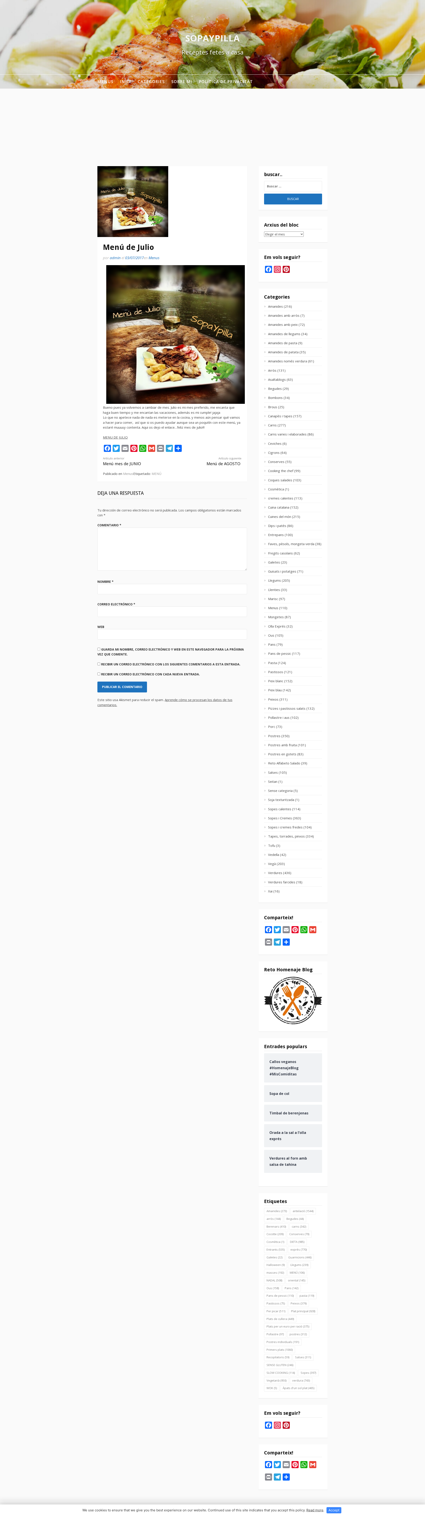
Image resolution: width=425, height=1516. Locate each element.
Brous (272, 407)
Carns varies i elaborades (287, 434)
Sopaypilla (212, 38)
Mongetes (276, 617)
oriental (296, 1280)
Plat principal (303, 1311)
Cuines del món (279, 516)
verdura (301, 1380)
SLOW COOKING (281, 1373)
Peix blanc (275, 681)
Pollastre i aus (279, 717)
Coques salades (280, 480)
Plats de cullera (280, 1319)
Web (100, 627)
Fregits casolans (280, 553)
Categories (151, 81)
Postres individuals (283, 1342)
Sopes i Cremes (280, 818)
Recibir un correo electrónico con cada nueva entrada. (150, 674)
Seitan (272, 781)
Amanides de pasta (282, 343)
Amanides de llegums (284, 334)
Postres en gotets (282, 754)
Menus (105, 81)
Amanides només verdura (287, 361)
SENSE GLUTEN (280, 1365)
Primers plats (280, 1350)
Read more (314, 1510)
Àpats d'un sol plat (298, 1388)
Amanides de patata (283, 352)
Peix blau (275, 690)
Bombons (275, 397)
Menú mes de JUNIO (122, 461)
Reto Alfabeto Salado (284, 763)
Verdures (275, 873)
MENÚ (156, 473)
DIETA (297, 1242)
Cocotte (275, 1234)
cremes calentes (280, 498)
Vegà (272, 863)
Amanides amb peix (283, 324)
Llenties (274, 589)
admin (115, 257)
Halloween (276, 1265)
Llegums (274, 580)
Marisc (273, 599)
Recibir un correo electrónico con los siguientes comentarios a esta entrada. (170, 664)
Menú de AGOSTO (224, 461)
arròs (274, 1219)
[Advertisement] (212, 122)
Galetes (274, 562)
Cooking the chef (280, 470)
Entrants (276, 1250)
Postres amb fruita (282, 745)
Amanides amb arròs (283, 315)
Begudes (275, 388)
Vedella (273, 854)
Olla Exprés (277, 626)
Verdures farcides (281, 882)
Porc (271, 726)
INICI (125, 81)
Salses (273, 772)
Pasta (272, 663)
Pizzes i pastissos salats (286, 708)
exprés (298, 1250)
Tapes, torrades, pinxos (286, 836)
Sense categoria (280, 790)
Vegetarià (276, 1380)
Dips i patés (277, 525)
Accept (333, 1510)
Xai (270, 891)
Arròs (272, 370)
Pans (272, 644)
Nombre (105, 581)
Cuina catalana (278, 507)
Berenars (276, 1226)
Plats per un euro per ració (288, 1326)
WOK (272, 1388)
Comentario (109, 525)
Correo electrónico (116, 604)
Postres (274, 736)
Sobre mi (181, 81)
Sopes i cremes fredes (285, 827)
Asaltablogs (277, 379)
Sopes (308, 1373)
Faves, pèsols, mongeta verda (291, 544)
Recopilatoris (278, 1357)
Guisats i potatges (282, 571)
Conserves (276, 461)
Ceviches (275, 443)
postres (298, 1334)
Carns (272, 425)
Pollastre (275, 1334)
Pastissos (275, 672)
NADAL (274, 1280)
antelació (303, 1211)
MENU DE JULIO (115, 437)
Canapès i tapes (280, 416)
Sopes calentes (279, 809)
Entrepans (276, 535)
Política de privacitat (226, 81)
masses (275, 1273)
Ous (271, 635)
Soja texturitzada (281, 799)
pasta (306, 1296)
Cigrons (274, 452)
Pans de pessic (279, 653)
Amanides (275, 306)
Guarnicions (299, 1257)
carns (299, 1226)
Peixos (273, 699)
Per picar (276, 1311)
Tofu (271, 845)
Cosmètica (276, 489)
